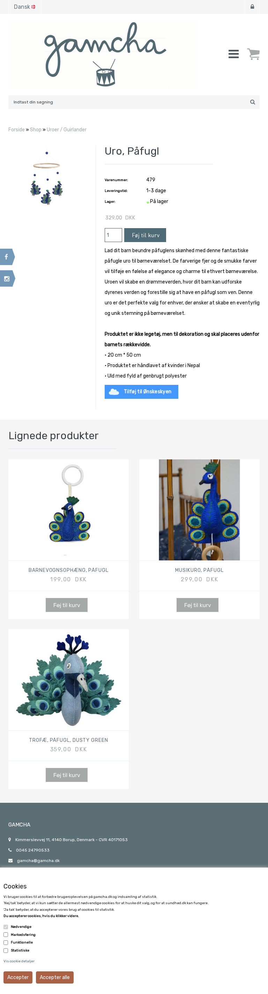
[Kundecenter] (252, 7)
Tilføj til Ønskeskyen (147, 392)
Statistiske (20, 950)
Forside (16, 130)
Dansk (22, 6)
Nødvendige (21, 927)
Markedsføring (23, 935)
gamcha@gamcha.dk (38, 860)
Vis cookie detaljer (19, 961)
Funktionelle (22, 942)
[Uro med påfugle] (46, 176)
